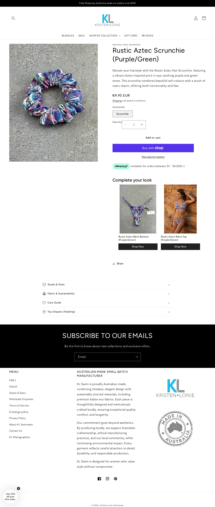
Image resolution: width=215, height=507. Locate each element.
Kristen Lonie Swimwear (112, 505)
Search (13, 386)
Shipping (117, 100)
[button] (13, 18)
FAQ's (12, 380)
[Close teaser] (18, 488)
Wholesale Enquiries (21, 399)
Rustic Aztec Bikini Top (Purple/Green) (174, 238)
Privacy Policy (17, 418)
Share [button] (120, 263)
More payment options (153, 156)
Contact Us (15, 430)
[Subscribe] (137, 357)
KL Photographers (19, 437)
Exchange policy (19, 411)
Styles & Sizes (17, 392)
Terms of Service (19, 405)
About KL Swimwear (21, 424)
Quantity (117, 121)
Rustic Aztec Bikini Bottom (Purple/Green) (133, 238)
